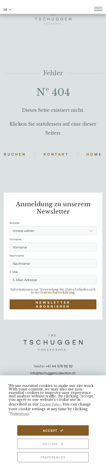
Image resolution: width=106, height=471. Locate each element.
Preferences (53, 457)
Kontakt (56, 154)
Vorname (15, 239)
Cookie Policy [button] (50, 404)
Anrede (14, 222)
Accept (50, 430)
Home (94, 154)
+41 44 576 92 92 (59, 366)
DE (5, 9)
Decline (50, 444)
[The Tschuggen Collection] (53, 17)
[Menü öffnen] (98, 9)
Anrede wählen (23, 231)
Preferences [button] (19, 413)
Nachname (17, 255)
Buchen (15, 154)
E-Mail (14, 271)
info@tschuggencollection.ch (53, 373)
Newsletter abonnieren (53, 304)
